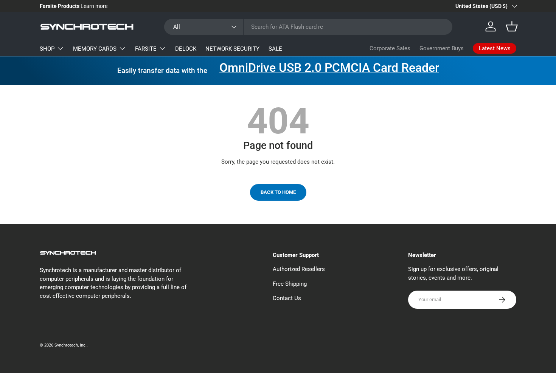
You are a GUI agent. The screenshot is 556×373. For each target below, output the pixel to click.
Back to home (278, 192)
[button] (511, 26)
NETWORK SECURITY (232, 48)
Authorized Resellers (299, 269)
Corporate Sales (390, 48)
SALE (275, 48)
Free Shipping (290, 283)
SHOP (47, 48)
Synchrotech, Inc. (70, 345)
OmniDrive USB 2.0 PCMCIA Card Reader (329, 67)
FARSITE (146, 48)
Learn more (94, 6)
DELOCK (185, 48)
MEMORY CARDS (94, 48)
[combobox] (308, 27)
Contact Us (287, 298)
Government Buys (441, 48)
